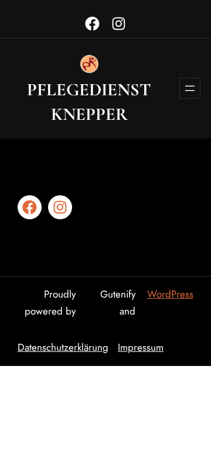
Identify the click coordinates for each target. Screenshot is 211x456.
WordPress (170, 294)
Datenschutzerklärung (63, 347)
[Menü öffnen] (189, 88)
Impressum (141, 347)
